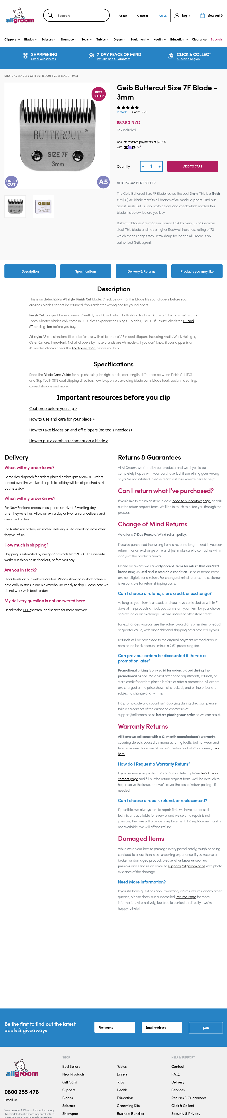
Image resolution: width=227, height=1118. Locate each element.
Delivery (177, 1082)
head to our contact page (191, 500)
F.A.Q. (162, 15)
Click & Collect (182, 1105)
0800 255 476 (21, 1091)
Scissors (47, 39)
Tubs (120, 1082)
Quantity (123, 166)
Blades (29, 39)
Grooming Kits (128, 1105)
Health (157, 39)
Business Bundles (130, 1113)
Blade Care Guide (57, 374)
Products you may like (196, 271)
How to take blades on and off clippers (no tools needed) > (81, 430)
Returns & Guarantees (188, 1097)
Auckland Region (188, 59)
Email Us (11, 1099)
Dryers (118, 39)
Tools (85, 39)
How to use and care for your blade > (62, 419)
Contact (142, 15)
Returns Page (186, 896)
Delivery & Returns (141, 271)
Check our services (43, 59)
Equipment (138, 39)
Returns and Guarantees (113, 59)
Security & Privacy (185, 1113)
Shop (7, 76)
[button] (128, 107)
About (123, 15)
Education (177, 39)
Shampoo (67, 39)
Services (178, 1089)
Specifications (85, 271)
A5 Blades (20, 76)
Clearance (199, 39)
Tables (101, 39)
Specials (217, 39)
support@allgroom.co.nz (186, 865)
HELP (27, 609)
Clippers (10, 39)
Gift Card (69, 1082)
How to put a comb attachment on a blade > (68, 440)
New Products (73, 1074)
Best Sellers (71, 1066)
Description (30, 271)
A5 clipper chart (84, 347)
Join (206, 1027)
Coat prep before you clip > (53, 408)
